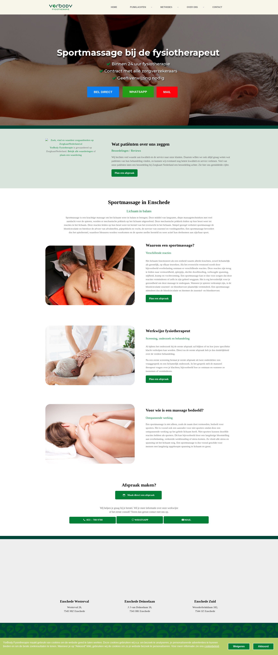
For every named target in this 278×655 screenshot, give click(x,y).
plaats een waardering (71, 155)
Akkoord (263, 646)
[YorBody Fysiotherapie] (60, 7)
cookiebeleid (211, 646)
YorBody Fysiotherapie (61, 147)
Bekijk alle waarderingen (80, 151)
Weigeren (239, 646)
